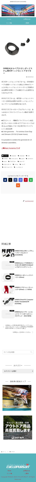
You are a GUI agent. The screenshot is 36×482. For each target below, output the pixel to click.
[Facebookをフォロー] (15, 180)
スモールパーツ (8, 167)
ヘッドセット (19, 167)
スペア (23, 164)
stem (5, 161)
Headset (22, 155)
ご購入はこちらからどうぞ (11, 148)
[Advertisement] (18, 222)
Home (9, 470)
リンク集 (9, 473)
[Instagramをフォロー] (20, 180)
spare (22, 158)
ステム (16, 164)
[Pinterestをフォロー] (26, 180)
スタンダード (7, 164)
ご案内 (27, 473)
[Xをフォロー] (10, 180)
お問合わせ (26, 470)
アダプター (13, 161)
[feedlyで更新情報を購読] (31, 180)
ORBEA (6, 155)
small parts (14, 158)
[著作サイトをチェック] (5, 180)
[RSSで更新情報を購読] (18, 185)
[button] (31, 352)
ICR (29, 155)
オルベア (21, 161)
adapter (14, 155)
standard (30, 158)
